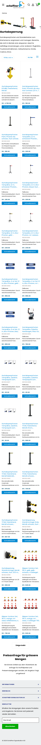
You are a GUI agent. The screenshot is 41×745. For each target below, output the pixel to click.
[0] (37, 5)
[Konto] (33, 5)
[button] (37, 57)
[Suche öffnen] (29, 5)
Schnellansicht (9, 107)
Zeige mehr (21, 645)
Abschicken (10, 726)
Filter (30, 57)
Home (4, 13)
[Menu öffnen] (3, 5)
